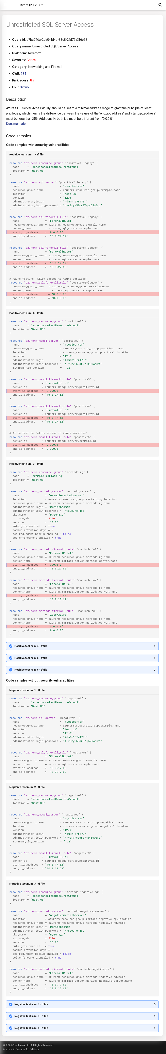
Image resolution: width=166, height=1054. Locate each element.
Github (24, 87)
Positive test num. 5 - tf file (30, 657)
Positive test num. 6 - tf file (30, 669)
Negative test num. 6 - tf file (31, 1027)
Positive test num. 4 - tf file (30, 645)
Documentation (16, 124)
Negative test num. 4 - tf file (31, 1004)
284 (23, 74)
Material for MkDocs (27, 1049)
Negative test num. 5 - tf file (31, 1016)
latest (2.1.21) (30, 5)
